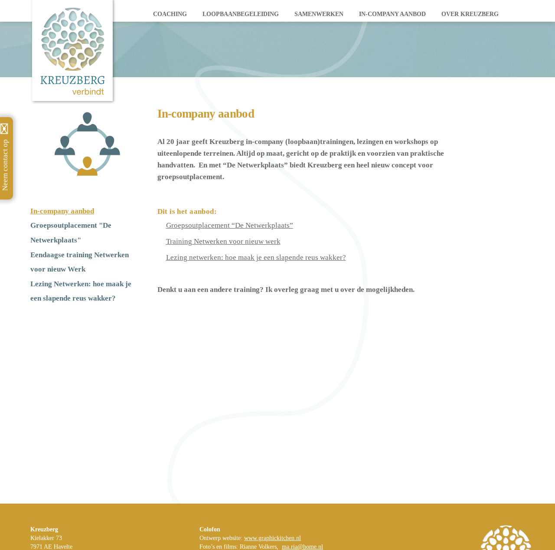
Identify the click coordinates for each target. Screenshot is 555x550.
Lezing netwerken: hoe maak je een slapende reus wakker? (256, 257)
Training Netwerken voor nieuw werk (223, 241)
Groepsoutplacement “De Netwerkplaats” (229, 225)
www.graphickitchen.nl (272, 538)
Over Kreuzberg (470, 14)
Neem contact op (5, 165)
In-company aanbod (392, 14)
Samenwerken (318, 14)
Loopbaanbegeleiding (240, 14)
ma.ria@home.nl (302, 546)
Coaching (170, 14)
